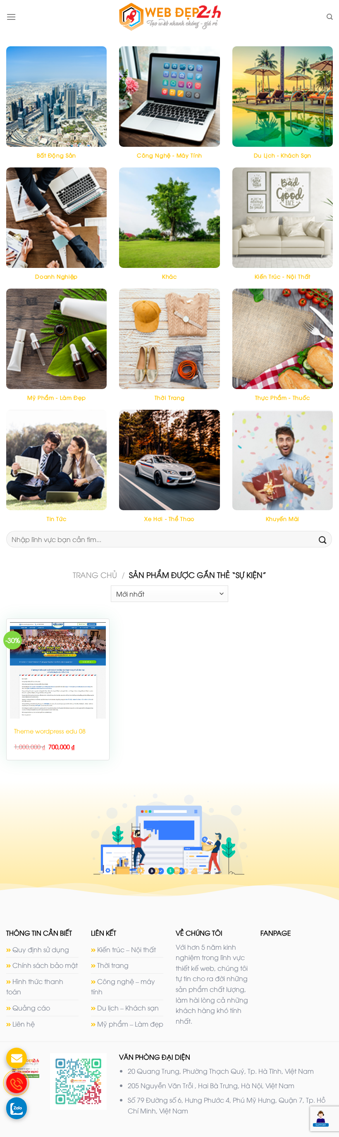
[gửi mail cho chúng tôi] (16, 1058)
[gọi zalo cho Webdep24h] (16, 1107)
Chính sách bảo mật (45, 965)
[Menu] (11, 17)
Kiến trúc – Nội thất (126, 949)
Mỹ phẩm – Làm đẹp (130, 1023)
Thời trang (113, 965)
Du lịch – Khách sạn (128, 1007)
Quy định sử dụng (40, 949)
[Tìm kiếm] (330, 17)
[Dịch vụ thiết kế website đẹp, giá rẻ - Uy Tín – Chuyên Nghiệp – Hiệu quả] (170, 17)
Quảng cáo (31, 1007)
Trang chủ (95, 574)
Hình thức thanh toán (34, 986)
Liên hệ (23, 1023)
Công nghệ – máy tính (123, 986)
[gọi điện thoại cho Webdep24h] (16, 1083)
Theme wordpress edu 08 (50, 731)
